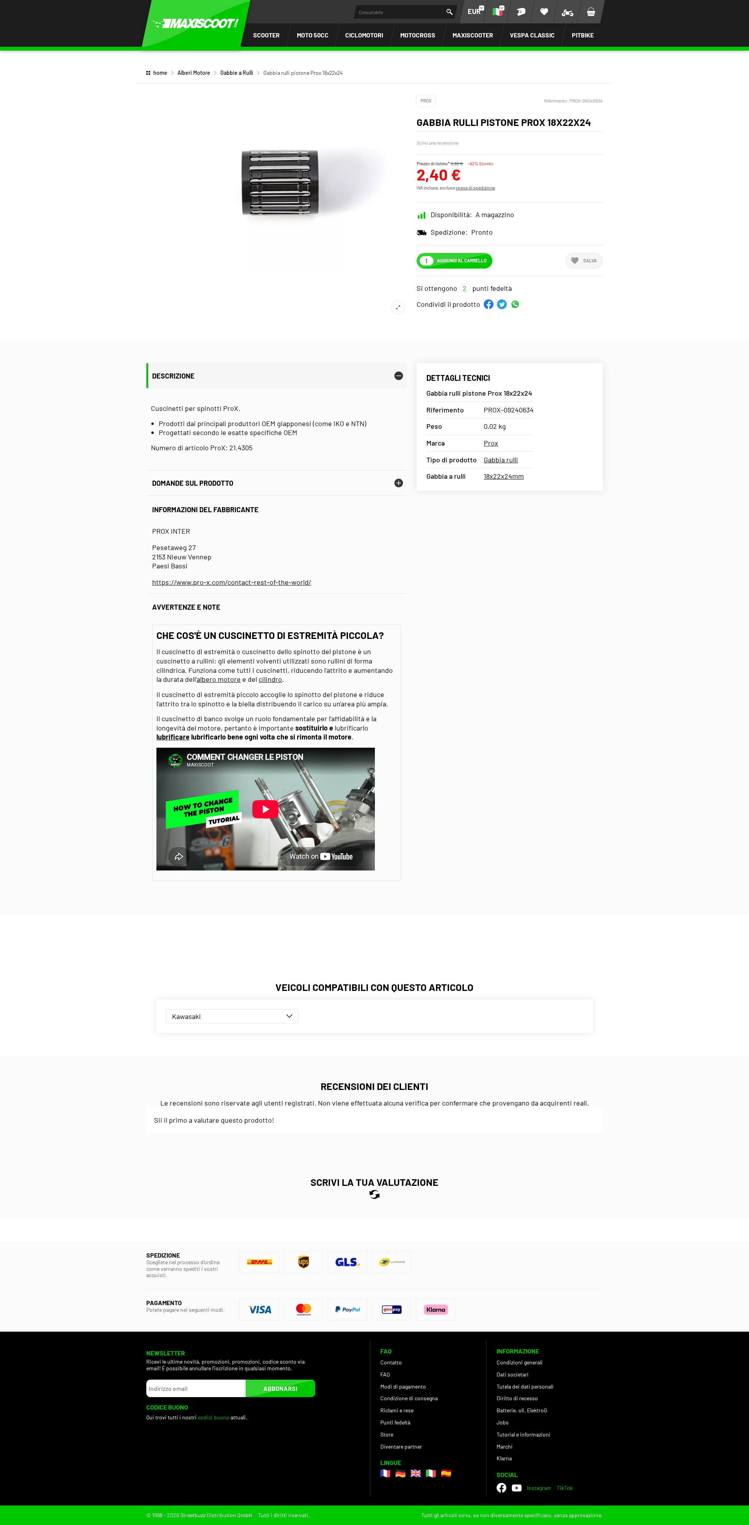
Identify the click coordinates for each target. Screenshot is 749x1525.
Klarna (504, 1458)
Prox (426, 100)
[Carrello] (591, 11)
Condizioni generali (520, 1362)
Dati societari (513, 1374)
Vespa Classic (532, 35)
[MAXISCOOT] (195, 23)
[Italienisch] (431, 1473)
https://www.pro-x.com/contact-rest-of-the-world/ (231, 582)
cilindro (270, 679)
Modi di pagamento (403, 1386)
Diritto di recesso (517, 1398)
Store (386, 1434)
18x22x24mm (504, 476)
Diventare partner (401, 1446)
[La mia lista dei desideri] (544, 11)
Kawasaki (186, 1016)
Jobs (503, 1422)
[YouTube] (517, 1488)
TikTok (565, 1487)
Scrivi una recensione (437, 142)
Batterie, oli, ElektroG (522, 1410)
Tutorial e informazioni (523, 1434)
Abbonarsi (280, 1388)
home (160, 72)
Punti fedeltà (395, 1422)
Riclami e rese (397, 1410)
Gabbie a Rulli (236, 72)
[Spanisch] (446, 1473)
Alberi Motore (193, 72)
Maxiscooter (473, 35)
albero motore (219, 679)
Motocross (417, 35)
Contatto (391, 1362)
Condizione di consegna (409, 1398)
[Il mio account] (520, 11)
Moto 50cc (312, 35)
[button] (488, 304)
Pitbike (583, 35)
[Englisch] (416, 1473)
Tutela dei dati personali (525, 1386)
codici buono (214, 1417)
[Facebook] (501, 1487)
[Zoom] (398, 307)
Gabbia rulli (501, 459)
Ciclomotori (364, 35)
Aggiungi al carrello (461, 260)
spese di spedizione (475, 187)
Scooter (266, 35)
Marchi (505, 1446)
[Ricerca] (449, 12)
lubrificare (173, 736)
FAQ (385, 1374)
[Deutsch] (400, 1473)
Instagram (539, 1487)
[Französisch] (385, 1473)
